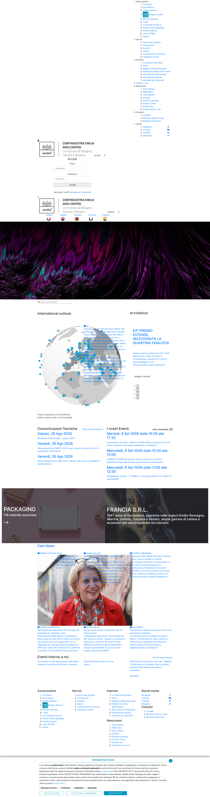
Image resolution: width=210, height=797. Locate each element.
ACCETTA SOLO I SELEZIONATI (83, 793)
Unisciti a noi (142, 83)
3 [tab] (137, 393)
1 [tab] (137, 386)
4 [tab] (137, 397)
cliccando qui (106, 771)
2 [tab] (137, 390)
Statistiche (79, 788)
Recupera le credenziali (80, 192)
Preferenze (65, 788)
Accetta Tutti (115, 793)
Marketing (92, 788)
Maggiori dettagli (142, 381)
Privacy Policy (59, 783)
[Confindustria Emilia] (41, 69)
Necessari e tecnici (49, 788)
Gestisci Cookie (51, 793)
